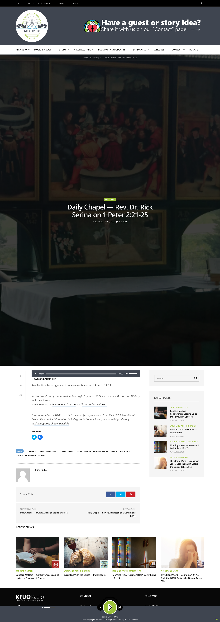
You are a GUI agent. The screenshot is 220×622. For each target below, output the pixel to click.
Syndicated (139, 49)
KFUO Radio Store (45, 3)
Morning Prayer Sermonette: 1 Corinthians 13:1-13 (184, 447)
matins (87, 451)
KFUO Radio (98, 222)
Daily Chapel (110, 199)
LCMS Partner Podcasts (111, 49)
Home (18, 3)
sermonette (30, 456)
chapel (41, 451)
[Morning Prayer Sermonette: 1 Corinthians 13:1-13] (160, 447)
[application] (86, 373)
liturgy (78, 451)
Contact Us (29, 3)
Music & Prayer (42, 49)
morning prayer (100, 451)
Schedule (159, 49)
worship (42, 456)
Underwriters (62, 3)
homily (63, 451)
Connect (177, 49)
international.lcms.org (64, 404)
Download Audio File (44, 379)
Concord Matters (179, 407)
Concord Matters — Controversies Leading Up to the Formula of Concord (183, 413)
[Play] (35, 373)
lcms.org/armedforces (94, 404)
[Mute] (126, 373)
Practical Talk (82, 49)
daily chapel (51, 451)
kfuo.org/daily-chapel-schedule (51, 423)
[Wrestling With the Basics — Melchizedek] (160, 431)
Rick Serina (125, 451)
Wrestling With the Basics (183, 426)
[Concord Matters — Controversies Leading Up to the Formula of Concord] (160, 413)
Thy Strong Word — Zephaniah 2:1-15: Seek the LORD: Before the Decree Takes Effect (184, 463)
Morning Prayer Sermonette (184, 442)
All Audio (21, 49)
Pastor (114, 451)
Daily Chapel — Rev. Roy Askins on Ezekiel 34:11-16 (44, 512)
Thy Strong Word (179, 457)
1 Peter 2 (32, 451)
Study (62, 49)
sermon (19, 456)
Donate (75, 3)
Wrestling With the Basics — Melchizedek (85, 575)
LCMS (70, 451)
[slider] (133, 373)
